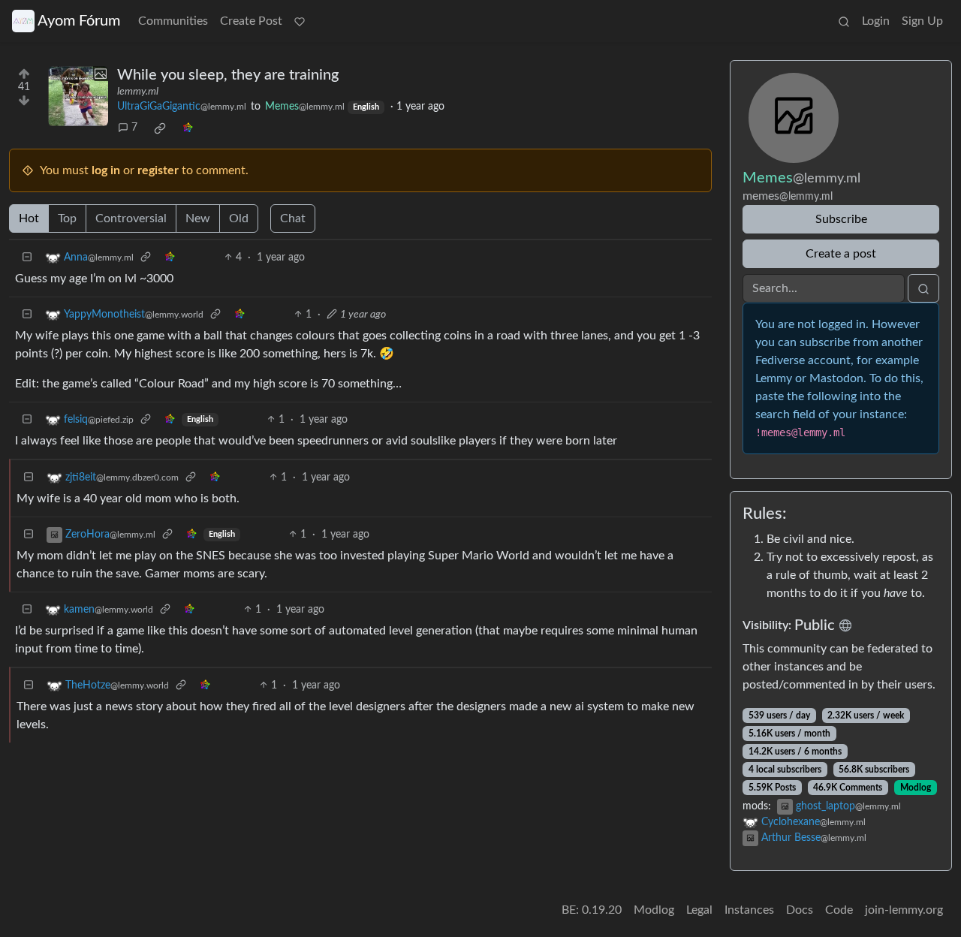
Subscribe (841, 219)
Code (839, 910)
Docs (799, 910)
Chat (293, 218)
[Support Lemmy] (299, 21)
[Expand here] (78, 96)
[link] (160, 128)
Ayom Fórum (79, 21)
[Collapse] (27, 258)
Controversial (131, 218)
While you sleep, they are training (228, 75)
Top (67, 218)
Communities (173, 21)
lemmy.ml (137, 91)
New (197, 218)
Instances (749, 910)
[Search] (844, 21)
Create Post (251, 21)
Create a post (841, 254)
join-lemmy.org (904, 910)
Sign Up (922, 21)
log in (106, 170)
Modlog (915, 787)
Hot (29, 218)
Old (239, 218)
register (158, 170)
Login (876, 21)
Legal (699, 910)
